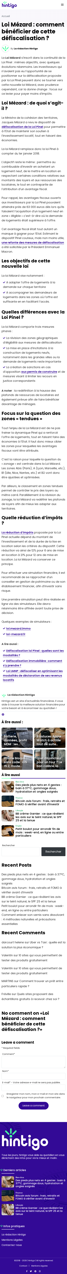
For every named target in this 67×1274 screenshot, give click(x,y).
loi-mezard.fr (15, 634)
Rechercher (8, 845)
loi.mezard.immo (18, 628)
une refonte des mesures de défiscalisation (33, 242)
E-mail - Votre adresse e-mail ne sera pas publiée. (31, 1082)
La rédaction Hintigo (26, 48)
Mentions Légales (12, 1240)
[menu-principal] (62, 5)
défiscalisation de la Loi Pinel (22, 127)
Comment (8, 1054)
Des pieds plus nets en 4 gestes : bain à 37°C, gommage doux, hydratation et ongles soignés (33, 878)
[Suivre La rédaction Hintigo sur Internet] (3, 715)
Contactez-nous (12, 1245)
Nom (5, 1071)
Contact (23, 1266)
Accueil (6, 16)
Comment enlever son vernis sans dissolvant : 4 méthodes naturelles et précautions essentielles (33, 919)
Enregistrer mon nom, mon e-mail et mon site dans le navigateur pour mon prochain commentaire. (36, 1095)
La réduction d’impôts (17, 532)
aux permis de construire (39, 372)
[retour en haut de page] (62, 1257)
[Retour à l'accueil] (27, 5)
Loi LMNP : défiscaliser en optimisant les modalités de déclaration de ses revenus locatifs (33, 675)
